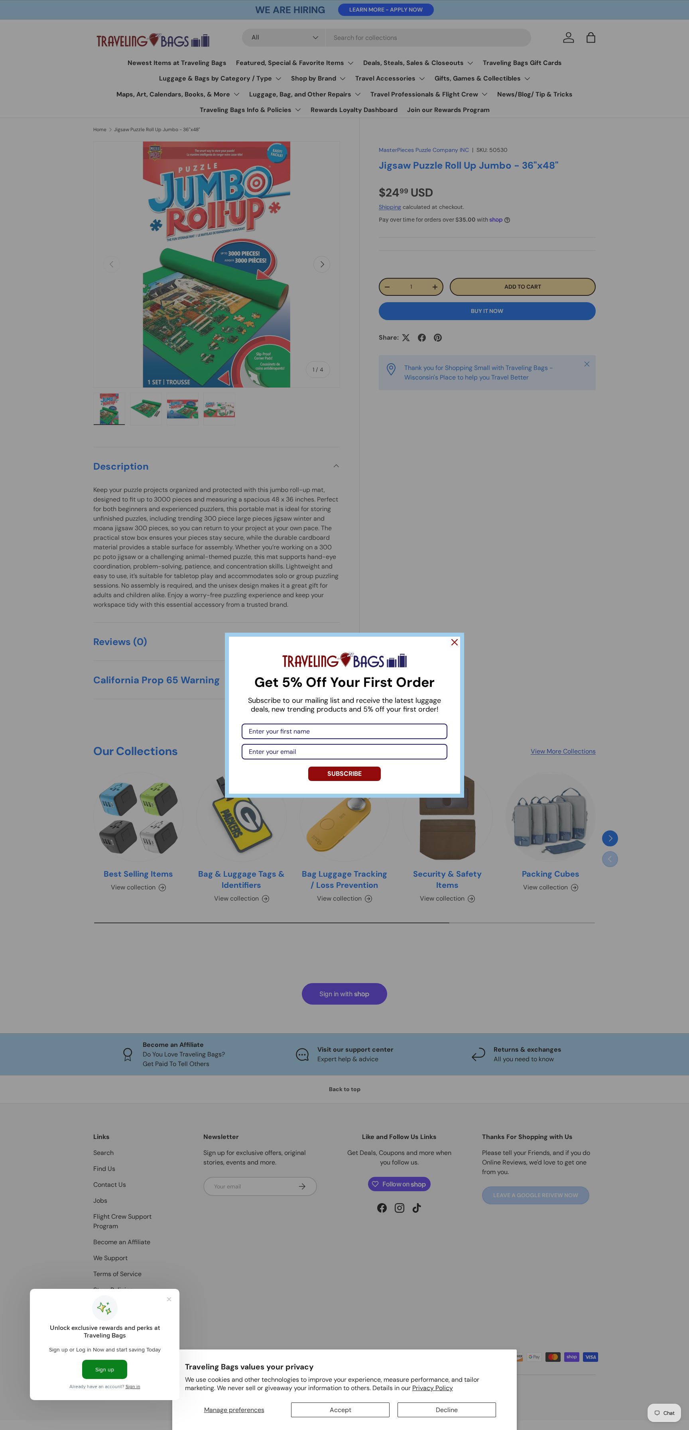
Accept (340, 1410)
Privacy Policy (432, 1388)
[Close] (454, 642)
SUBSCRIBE (344, 773)
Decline (447, 1410)
